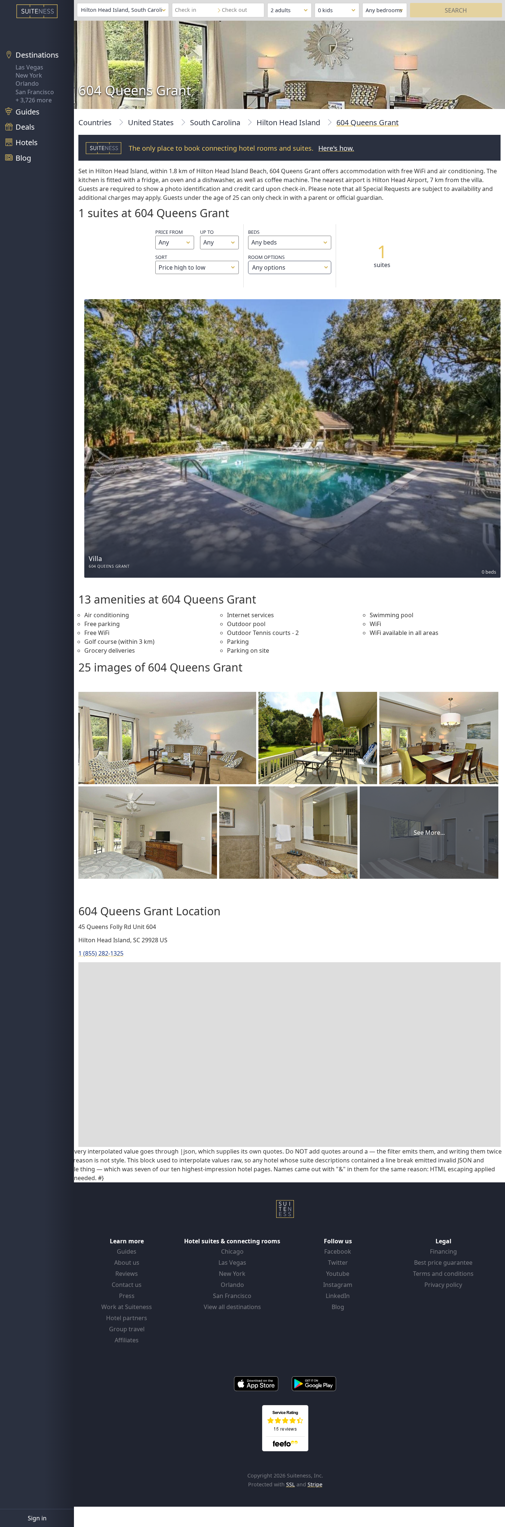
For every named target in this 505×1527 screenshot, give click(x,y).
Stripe (315, 1484)
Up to (207, 232)
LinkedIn (338, 1296)
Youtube (337, 1274)
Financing (443, 1251)
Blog (338, 1307)
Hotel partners (126, 1318)
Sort (161, 257)
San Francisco (35, 92)
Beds (254, 232)
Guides (126, 1251)
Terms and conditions (443, 1274)
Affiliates (127, 1340)
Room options (266, 262)
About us (126, 1262)
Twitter (338, 1262)
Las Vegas (29, 67)
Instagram (337, 1285)
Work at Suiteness (126, 1307)
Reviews (126, 1274)
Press (127, 1296)
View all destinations (232, 1307)
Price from (169, 232)
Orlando (27, 83)
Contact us (127, 1285)
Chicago (232, 1251)
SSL (290, 1484)
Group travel (127, 1329)
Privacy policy (443, 1285)
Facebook (337, 1251)
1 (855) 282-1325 (100, 953)
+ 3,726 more (34, 100)
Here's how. (336, 148)
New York (29, 75)
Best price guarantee (443, 1262)
